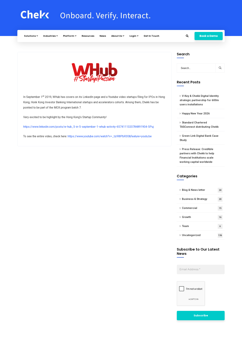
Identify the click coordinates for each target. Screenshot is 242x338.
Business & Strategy (201, 199)
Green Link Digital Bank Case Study (199, 138)
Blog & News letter (201, 190)
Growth (201, 217)
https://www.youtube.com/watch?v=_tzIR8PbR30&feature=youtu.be (110, 136)
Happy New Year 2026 (196, 113)
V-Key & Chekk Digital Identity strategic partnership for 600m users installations (199, 100)
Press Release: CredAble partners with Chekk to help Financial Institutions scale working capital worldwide (197, 156)
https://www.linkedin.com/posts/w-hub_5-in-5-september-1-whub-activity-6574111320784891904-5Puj (88, 126)
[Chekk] (86, 15)
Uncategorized (202, 235)
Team (201, 226)
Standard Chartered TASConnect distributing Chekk (199, 124)
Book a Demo (208, 36)
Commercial (201, 208)
